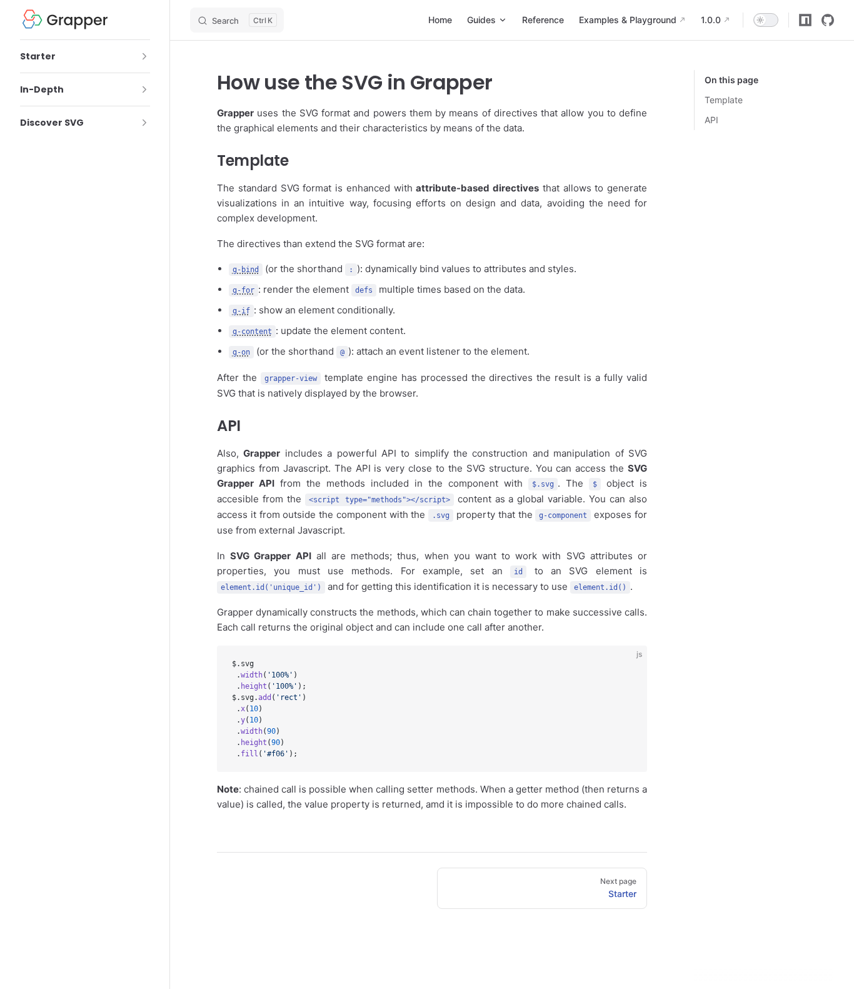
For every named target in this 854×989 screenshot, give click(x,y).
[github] (827, 20)
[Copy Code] (627, 665)
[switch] (765, 20)
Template (724, 99)
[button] (144, 56)
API (711, 119)
